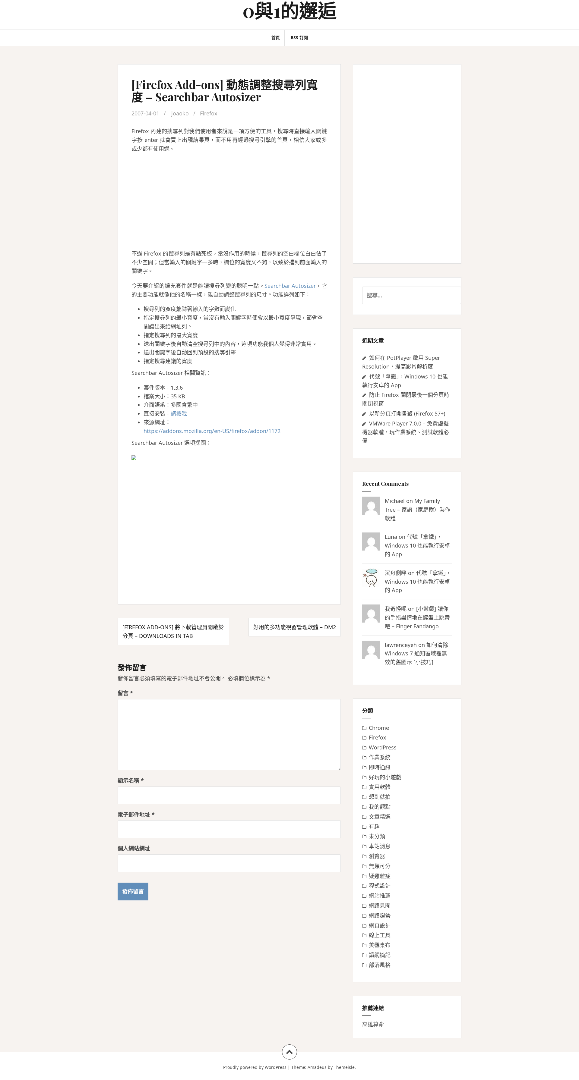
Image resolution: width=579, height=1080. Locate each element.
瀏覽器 (377, 856)
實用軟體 (380, 786)
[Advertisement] (229, 201)
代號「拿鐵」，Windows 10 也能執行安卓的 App (417, 545)
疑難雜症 (380, 876)
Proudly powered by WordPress (254, 1067)
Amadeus (317, 1067)
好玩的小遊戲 (385, 777)
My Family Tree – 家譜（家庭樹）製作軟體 (417, 509)
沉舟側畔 (396, 572)
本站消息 (380, 846)
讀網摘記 (380, 955)
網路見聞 (380, 905)
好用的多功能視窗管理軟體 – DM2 (294, 627)
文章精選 (380, 816)
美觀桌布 (380, 945)
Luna (391, 536)
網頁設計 (380, 925)
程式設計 (380, 885)
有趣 (374, 826)
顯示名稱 (131, 780)
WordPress (383, 747)
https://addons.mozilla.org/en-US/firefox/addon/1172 (212, 431)
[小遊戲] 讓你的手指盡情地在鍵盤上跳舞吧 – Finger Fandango (417, 617)
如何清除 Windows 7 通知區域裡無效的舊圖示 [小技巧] (416, 653)
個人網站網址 (134, 848)
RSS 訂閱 (299, 37)
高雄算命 (373, 1024)
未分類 (377, 836)
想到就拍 (380, 796)
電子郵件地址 (136, 814)
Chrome (379, 727)
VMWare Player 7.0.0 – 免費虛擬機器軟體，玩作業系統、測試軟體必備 (405, 432)
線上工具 (380, 935)
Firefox (208, 113)
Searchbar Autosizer (290, 285)
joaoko (180, 113)
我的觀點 (380, 806)
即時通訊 (380, 767)
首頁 (275, 37)
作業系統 (380, 757)
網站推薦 (380, 895)
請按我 (179, 413)
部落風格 (380, 965)
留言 (125, 693)
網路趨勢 (380, 915)
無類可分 (380, 866)
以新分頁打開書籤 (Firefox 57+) (407, 413)
